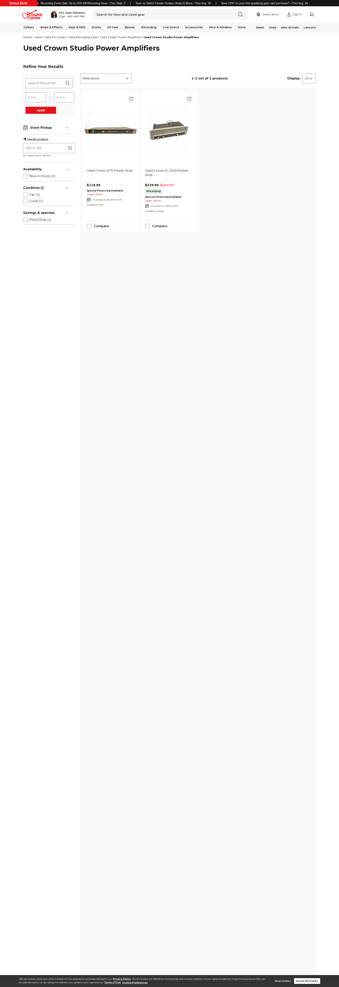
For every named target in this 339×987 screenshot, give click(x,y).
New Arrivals (290, 27)
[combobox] (106, 78)
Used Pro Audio (55, 37)
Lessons (310, 27)
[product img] (111, 130)
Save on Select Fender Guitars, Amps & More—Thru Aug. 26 (173, 3)
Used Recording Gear (83, 37)
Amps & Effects (51, 27)
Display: (294, 78)
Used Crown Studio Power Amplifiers (171, 37)
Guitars (29, 27)
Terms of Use (112, 982)
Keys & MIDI (77, 27)
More (242, 27)
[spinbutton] (36, 97)
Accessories (194, 27)
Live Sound (171, 27)
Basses (130, 27)
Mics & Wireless (220, 27)
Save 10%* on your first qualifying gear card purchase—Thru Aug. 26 (264, 3)
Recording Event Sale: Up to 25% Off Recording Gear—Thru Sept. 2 (83, 3)
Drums (96, 27)
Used (272, 27)
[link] (111, 175)
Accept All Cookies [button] (307, 981)
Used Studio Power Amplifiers (120, 37)
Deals (260, 27)
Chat (62, 16)
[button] (68, 14)
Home (27, 37)
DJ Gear (112, 27)
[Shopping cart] (311, 14)
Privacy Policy (122, 978)
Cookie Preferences (135, 982)
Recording (149, 27)
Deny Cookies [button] (283, 981)
